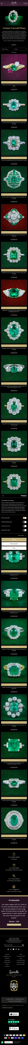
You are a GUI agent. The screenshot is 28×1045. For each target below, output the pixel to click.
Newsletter (7, 958)
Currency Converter (21, 956)
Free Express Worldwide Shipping (15, 1001)
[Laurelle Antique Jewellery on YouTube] (13, 949)
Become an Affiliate (21, 964)
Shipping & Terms (7, 956)
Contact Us (7, 966)
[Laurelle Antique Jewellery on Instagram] (8, 949)
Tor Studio (17, 1042)
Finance (7, 964)
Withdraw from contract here (7, 1007)
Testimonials (7, 960)
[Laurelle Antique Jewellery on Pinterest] (16, 949)
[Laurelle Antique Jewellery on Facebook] (11, 949)
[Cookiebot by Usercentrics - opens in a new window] (21, 496)
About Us (7, 954)
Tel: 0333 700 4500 (21, 960)
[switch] (25, 522)
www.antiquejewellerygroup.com (14, 942)
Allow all (14, 539)
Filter (6, 49)
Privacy (20, 954)
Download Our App (21, 962)
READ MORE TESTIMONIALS (14, 924)
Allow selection (14, 543)
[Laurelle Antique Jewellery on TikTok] (18, 949)
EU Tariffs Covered (10, 999)
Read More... (14, 44)
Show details (21, 535)
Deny (14, 548)
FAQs (21, 958)
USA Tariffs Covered (19, 999)
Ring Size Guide (7, 962)
